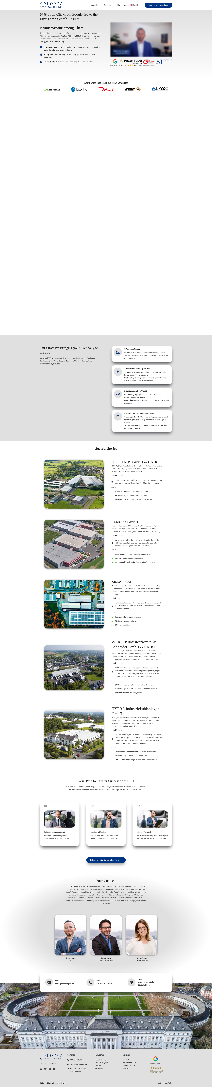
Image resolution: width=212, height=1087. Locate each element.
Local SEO (126, 1068)
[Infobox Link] (78, 1060)
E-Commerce (89, 189)
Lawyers (123, 154)
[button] (158, 5)
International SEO (129, 1063)
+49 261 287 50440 (104, 983)
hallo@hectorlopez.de (64, 983)
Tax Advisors (99, 1068)
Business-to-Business (55, 189)
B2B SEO (126, 1060)
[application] (99, 5)
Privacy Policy (167, 1083)
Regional (157, 189)
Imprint (158, 1083)
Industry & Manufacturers (55, 154)
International (123, 189)
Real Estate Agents (88, 154)
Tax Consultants (157, 154)
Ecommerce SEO (129, 1065)
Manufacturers (100, 1060)
